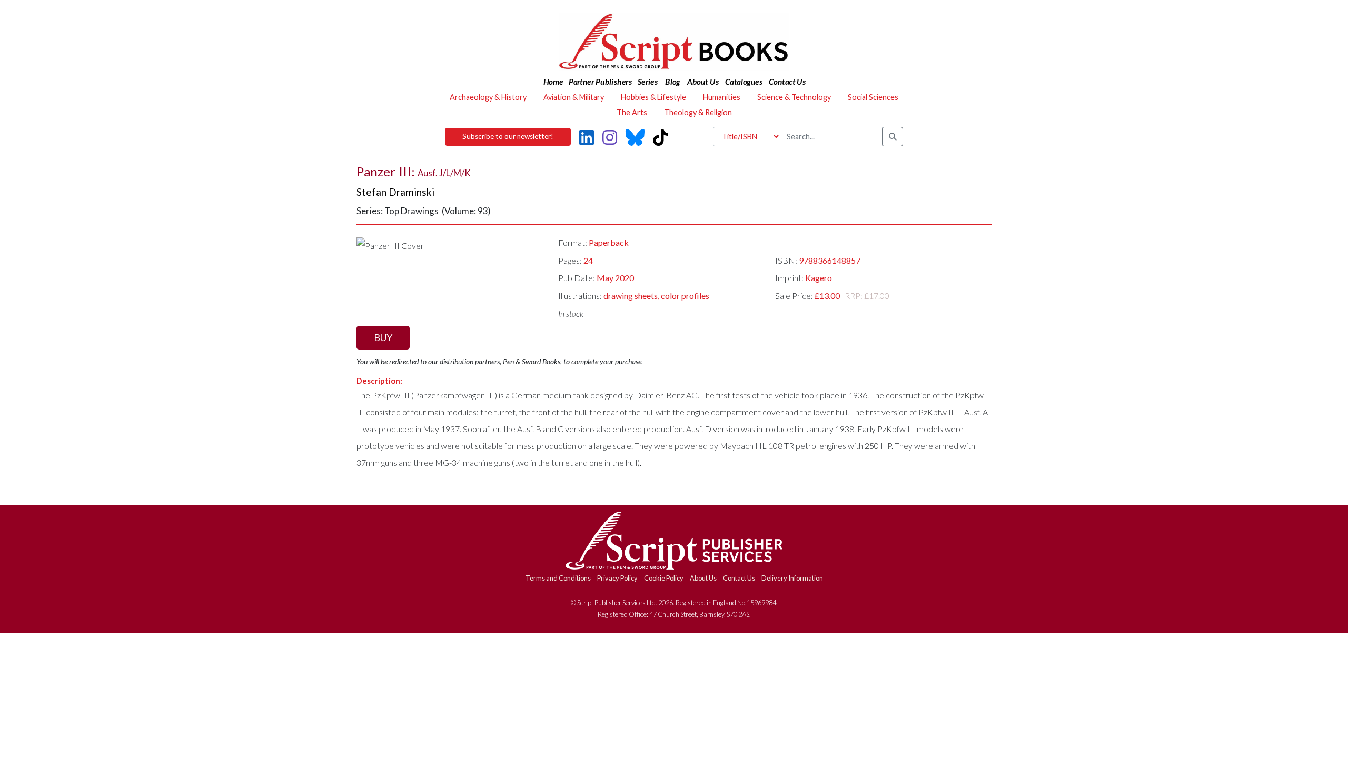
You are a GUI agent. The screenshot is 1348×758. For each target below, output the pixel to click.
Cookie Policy (663, 578)
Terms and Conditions (558, 578)
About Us (703, 578)
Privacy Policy (617, 578)
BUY (383, 337)
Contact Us (739, 578)
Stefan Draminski (395, 192)
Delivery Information (792, 578)
